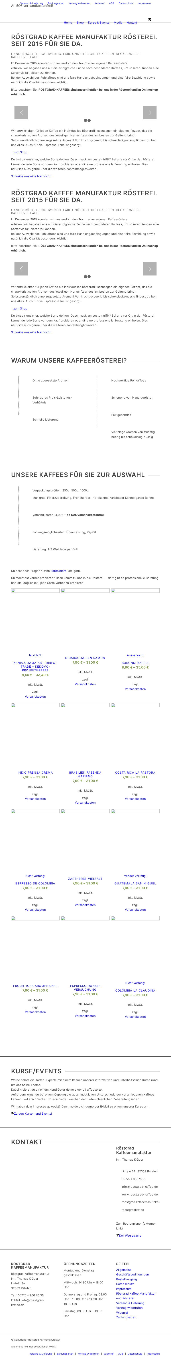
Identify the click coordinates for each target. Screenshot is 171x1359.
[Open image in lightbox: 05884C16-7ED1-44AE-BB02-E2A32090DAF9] (41, 107)
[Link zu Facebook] (156, 3)
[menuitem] (31, 3)
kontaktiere (59, 571)
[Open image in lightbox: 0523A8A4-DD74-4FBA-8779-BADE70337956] (11, 107)
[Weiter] (150, 112)
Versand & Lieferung (31, 3)
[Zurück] (21, 112)
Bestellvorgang (126, 1279)
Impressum (144, 3)
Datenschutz (126, 3)
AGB (111, 3)
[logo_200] (32, 22)
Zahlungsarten (56, 3)
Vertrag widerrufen (79, 3)
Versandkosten (35, 696)
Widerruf (99, 3)
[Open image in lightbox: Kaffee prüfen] (33, 107)
